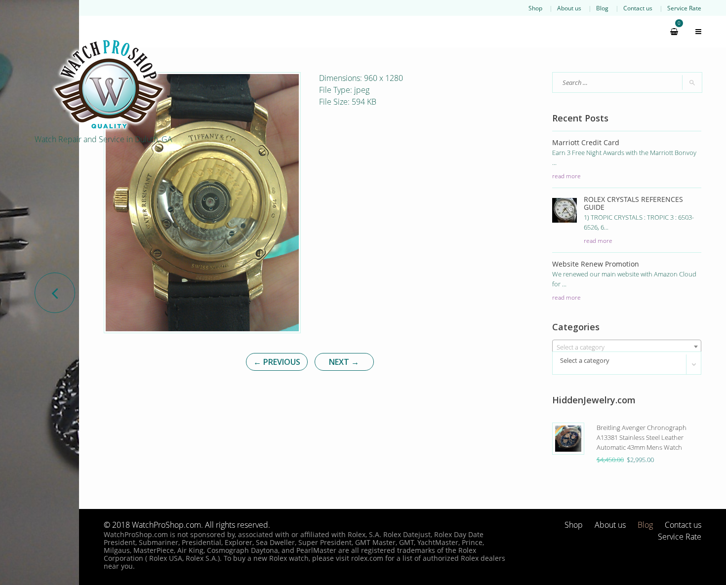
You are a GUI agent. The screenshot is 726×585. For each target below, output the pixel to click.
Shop (535, 8)
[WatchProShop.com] (109, 84)
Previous (276, 361)
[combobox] (627, 346)
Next (344, 361)
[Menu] (693, 31)
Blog (602, 8)
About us (569, 8)
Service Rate (684, 8)
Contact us (637, 8)
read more (566, 176)
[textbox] (627, 347)
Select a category (584, 360)
